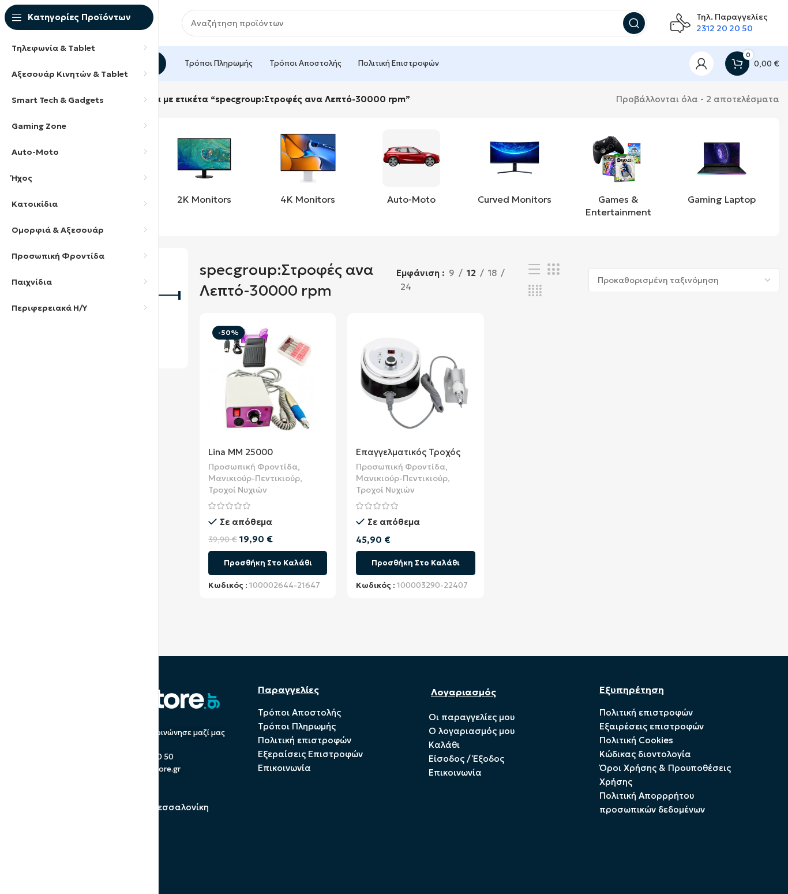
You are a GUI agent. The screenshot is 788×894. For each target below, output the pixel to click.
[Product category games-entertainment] (618, 177)
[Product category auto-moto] (411, 170)
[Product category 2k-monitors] (204, 170)
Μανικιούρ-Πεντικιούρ (254, 478)
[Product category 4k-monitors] (308, 170)
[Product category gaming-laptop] (722, 170)
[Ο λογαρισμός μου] (701, 63)
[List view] (534, 269)
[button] (267, 563)
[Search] (634, 23)
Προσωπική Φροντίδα (253, 466)
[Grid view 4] (535, 291)
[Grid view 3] (553, 269)
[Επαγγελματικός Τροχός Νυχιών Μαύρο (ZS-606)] (415, 381)
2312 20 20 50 (724, 28)
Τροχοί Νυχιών (237, 490)
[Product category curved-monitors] (515, 170)
